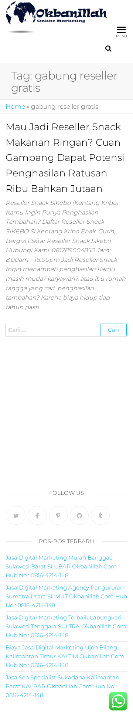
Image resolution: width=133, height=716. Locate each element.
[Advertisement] (66, 410)
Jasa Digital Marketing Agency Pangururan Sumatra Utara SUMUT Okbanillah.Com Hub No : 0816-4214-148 (66, 596)
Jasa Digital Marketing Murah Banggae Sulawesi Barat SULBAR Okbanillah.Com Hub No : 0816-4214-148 (61, 566)
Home (15, 106)
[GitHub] (79, 515)
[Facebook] (37, 515)
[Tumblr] (100, 515)
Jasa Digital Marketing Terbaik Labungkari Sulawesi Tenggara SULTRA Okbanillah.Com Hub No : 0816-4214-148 (66, 626)
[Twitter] (16, 515)
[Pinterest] (58, 515)
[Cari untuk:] (66, 330)
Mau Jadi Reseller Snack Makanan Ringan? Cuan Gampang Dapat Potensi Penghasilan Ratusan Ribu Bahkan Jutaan (65, 157)
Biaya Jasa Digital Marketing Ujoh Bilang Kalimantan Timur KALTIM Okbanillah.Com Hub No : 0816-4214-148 (65, 656)
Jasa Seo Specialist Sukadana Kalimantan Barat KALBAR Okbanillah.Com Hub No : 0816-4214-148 (62, 686)
